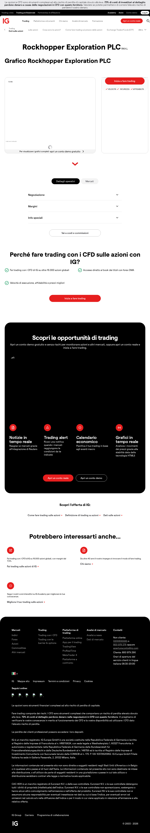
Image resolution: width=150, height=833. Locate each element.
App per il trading (72, 642)
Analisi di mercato (80, 21)
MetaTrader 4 (70, 655)
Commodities (19, 647)
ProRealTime (69, 650)
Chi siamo (63, 21)
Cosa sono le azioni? (52, 30)
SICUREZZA (124, 89)
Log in (145, 12)
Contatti (117, 630)
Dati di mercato (95, 639)
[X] (27, 695)
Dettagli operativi (65, 181)
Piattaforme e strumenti (44, 21)
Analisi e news (94, 635)
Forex (15, 639)
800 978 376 (119, 644)
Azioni (15, 643)
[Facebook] (13, 695)
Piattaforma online (72, 637)
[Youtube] (34, 695)
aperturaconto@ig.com (125, 648)
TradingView (69, 646)
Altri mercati (18, 652)
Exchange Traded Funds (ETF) (120, 30)
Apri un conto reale (131, 21)
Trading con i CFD (47, 635)
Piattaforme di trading (70, 631)
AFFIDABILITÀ (138, 89)
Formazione (97, 21)
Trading (25, 21)
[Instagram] (20, 695)
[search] (148, 21)
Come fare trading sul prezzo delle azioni (83, 30)
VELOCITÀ (112, 89)
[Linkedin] (41, 695)
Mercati (90, 181)
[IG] (6, 21)
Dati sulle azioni (31, 30)
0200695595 (120, 641)
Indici (15, 635)
